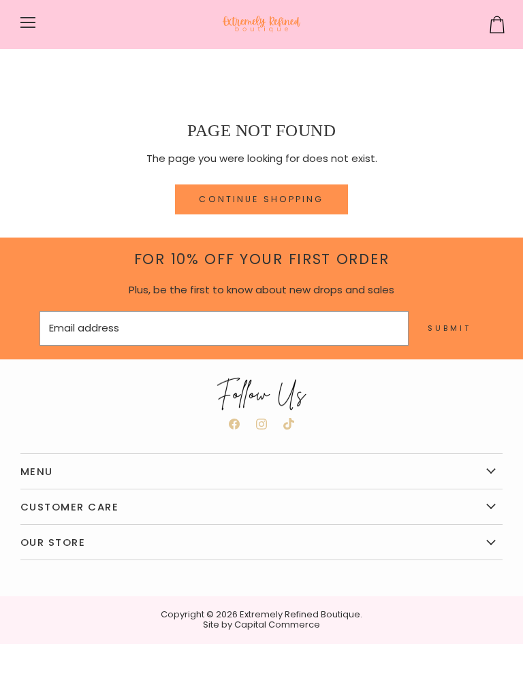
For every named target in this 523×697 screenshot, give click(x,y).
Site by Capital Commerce (261, 624)
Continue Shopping (261, 199)
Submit (449, 328)
